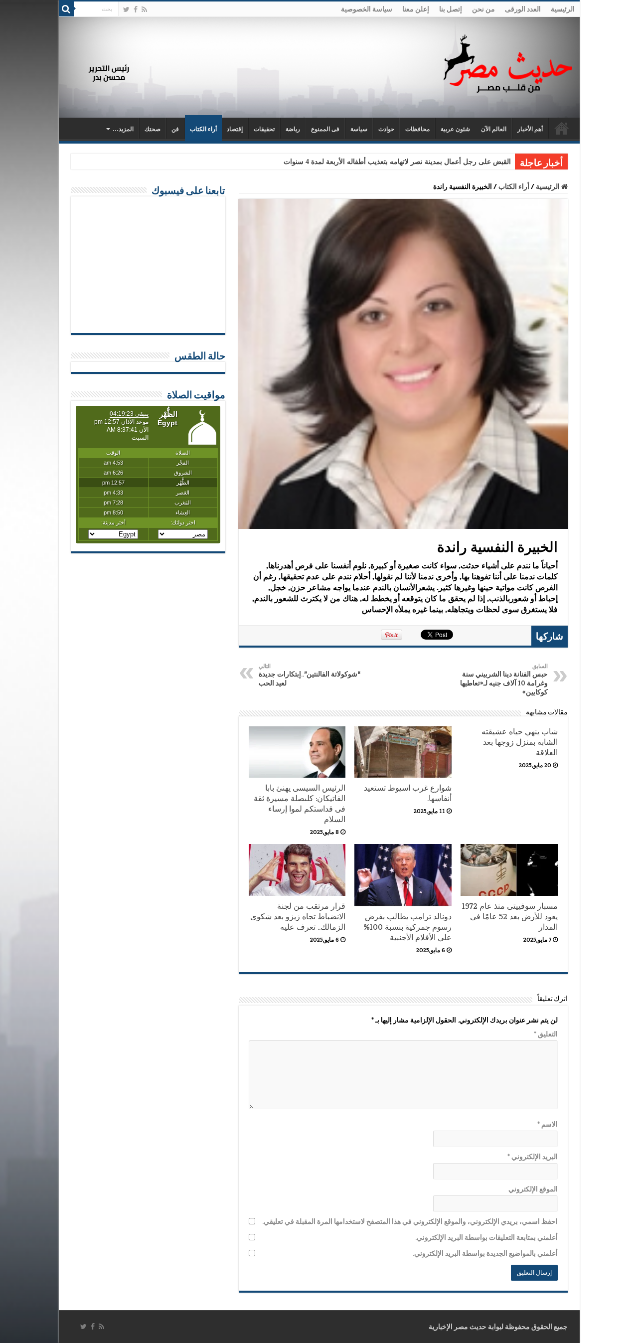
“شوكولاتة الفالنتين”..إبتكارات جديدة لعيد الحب (309, 675)
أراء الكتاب (203, 129)
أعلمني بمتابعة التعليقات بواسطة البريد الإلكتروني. (486, 1237)
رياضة (293, 129)
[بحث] (66, 8)
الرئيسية (563, 8)
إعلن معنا (415, 8)
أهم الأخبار (530, 129)
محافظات (417, 129)
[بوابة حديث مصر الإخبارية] (508, 62)
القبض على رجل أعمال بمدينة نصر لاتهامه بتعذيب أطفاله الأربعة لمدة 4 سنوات (397, 162)
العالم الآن (493, 129)
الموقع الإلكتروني (533, 1188)
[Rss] (144, 9)
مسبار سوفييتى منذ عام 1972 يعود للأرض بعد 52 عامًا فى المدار (510, 916)
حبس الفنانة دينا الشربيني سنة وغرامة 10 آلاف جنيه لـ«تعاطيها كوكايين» (504, 679)
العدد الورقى (523, 8)
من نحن (483, 8)
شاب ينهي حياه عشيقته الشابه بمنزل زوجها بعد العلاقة (519, 742)
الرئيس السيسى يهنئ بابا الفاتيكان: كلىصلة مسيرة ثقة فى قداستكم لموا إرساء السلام (299, 804)
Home (562, 128)
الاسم (547, 1124)
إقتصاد (235, 129)
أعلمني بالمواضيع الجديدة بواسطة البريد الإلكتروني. (485, 1253)
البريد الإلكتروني (532, 1156)
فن (175, 129)
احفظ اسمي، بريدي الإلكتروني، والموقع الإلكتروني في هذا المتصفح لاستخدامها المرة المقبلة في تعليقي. (410, 1221)
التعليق (546, 1033)
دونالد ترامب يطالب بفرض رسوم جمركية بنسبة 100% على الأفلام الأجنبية (407, 927)
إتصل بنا (450, 8)
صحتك (152, 129)
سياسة (358, 129)
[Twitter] (126, 9)
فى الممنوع (325, 129)
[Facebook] (136, 9)
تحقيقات (264, 129)
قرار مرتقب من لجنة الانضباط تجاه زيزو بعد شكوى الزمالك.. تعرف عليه (297, 916)
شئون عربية (455, 129)
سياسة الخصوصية (366, 8)
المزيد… (123, 129)
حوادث (386, 129)
